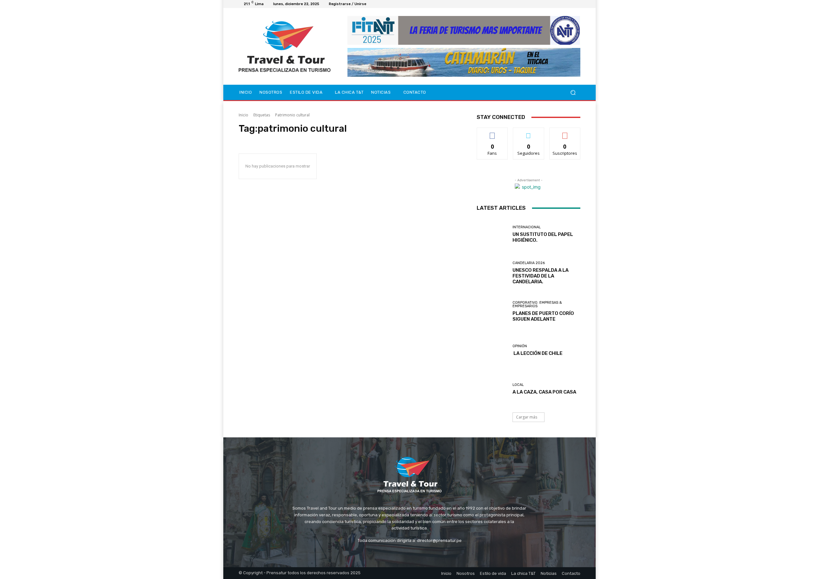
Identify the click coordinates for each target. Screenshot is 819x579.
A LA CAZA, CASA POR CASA (544, 392)
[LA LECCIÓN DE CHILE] (492, 350)
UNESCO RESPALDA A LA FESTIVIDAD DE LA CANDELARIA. (541, 276)
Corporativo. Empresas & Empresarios (537, 304)
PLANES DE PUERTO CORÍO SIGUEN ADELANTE (543, 316)
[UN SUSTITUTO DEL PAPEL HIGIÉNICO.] (492, 233)
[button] (572, 92)
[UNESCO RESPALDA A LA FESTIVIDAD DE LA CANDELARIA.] (492, 272)
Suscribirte (565, 132)
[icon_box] (373, 5)
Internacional (527, 227)
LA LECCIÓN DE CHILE (537, 353)
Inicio (243, 115)
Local (518, 385)
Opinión (520, 346)
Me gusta (492, 132)
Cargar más (526, 417)
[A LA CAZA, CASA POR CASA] (492, 388)
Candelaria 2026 (529, 263)
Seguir (529, 132)
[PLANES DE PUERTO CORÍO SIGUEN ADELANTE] (492, 311)
